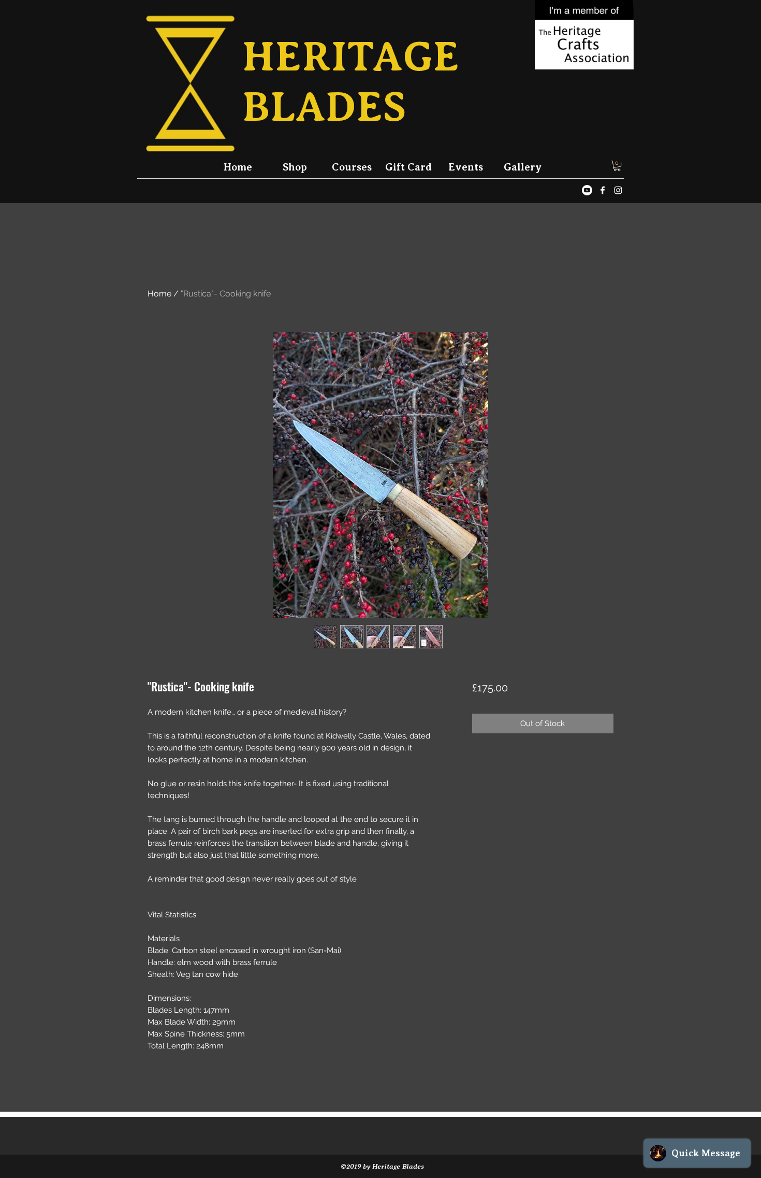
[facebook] (602, 190)
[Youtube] (587, 190)
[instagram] (618, 190)
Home (159, 294)
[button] (617, 166)
